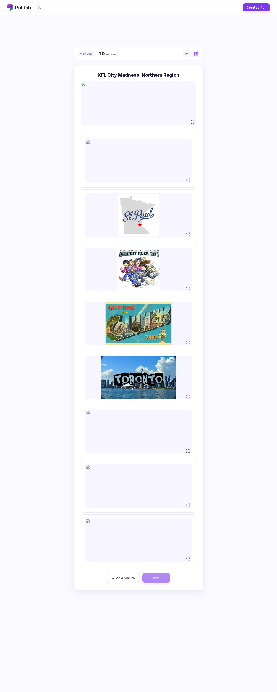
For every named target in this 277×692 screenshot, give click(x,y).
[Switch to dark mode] (39, 7)
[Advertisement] (138, 31)
